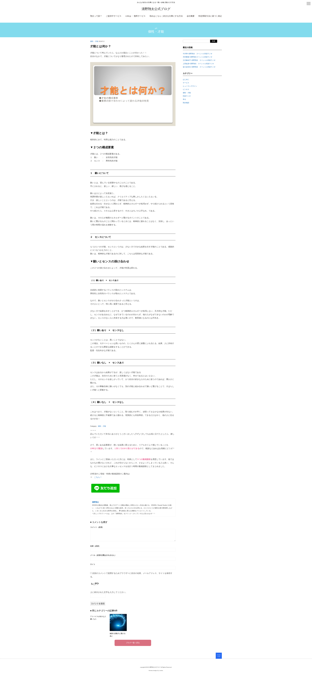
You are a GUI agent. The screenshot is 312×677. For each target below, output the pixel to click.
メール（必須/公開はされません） (103, 555)
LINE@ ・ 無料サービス (135, 16)
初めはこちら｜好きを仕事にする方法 (166, 16)
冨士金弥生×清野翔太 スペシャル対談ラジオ (199, 67)
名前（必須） (95, 546)
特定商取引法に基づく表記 (210, 16)
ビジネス (186, 89)
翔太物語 (186, 103)
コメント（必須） (97, 527)
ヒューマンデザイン (190, 86)
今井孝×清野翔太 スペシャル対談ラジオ (197, 54)
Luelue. (161, 670)
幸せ (184, 99)
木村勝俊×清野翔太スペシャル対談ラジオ (197, 57)
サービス (186, 83)
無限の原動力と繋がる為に (118, 635)
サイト (92, 564)
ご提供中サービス (113, 16)
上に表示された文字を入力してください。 (108, 592)
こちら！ (98, 477)
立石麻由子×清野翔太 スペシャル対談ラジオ (199, 60)
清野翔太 (95, 502)
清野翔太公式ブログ (156, 9)
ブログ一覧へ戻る (133, 643)
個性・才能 (156, 31)
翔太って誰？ (96, 16)
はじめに (186, 79)
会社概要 (191, 16)
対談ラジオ (187, 96)
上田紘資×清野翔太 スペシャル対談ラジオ (198, 64)
